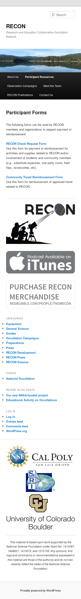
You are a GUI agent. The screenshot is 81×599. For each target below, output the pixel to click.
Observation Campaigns (22, 86)
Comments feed (17, 426)
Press (10, 348)
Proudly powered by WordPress (40, 590)
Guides (11, 333)
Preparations (15, 343)
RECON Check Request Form (26, 143)
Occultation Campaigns (22, 338)
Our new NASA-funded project (27, 395)
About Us (12, 77)
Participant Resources (39, 77)
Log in (10, 416)
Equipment (13, 324)
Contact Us (46, 95)
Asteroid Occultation (20, 378)
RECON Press (15, 357)
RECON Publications (20, 95)
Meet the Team (52, 86)
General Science (17, 328)
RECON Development (21, 352)
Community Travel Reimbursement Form (34, 177)
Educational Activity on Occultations (31, 400)
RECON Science (17, 362)
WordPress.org (16, 431)
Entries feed (14, 421)
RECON (15, 26)
